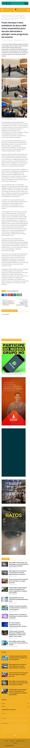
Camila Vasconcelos (8, 40)
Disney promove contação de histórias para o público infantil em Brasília (18, 616)
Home (6, 741)
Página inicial (5, 15)
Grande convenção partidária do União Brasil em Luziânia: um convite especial (18, 607)
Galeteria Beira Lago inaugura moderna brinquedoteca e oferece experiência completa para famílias (18, 590)
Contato (15, 743)
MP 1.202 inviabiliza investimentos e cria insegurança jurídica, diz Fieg (17, 624)
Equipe (12, 741)
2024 (15, 706)
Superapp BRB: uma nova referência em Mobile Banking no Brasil (18, 599)
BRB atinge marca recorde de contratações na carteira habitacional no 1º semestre (17, 572)
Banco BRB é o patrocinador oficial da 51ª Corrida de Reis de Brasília (18, 642)
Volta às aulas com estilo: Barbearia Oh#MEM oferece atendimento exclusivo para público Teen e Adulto (17, 633)
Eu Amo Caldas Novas (14, 15)
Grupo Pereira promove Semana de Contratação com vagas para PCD (18, 581)
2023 (15, 703)
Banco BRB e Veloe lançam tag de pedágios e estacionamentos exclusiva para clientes (18, 564)
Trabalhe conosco (20, 741)
